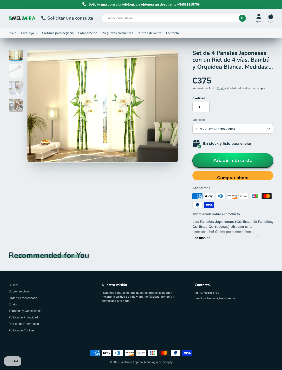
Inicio (12, 33)
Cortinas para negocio (58, 33)
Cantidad (198, 98)
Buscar (13, 285)
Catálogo (27, 33)
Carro (270, 18)
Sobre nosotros (19, 291)
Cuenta (258, 18)
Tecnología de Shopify (158, 362)
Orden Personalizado (23, 298)
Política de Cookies (22, 330)
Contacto (172, 33)
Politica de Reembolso (24, 323)
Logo (22, 18)
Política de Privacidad (23, 317)
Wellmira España (132, 362)
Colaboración (87, 33)
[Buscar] (242, 18)
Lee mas (199, 238)
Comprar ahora (233, 177)
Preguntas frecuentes (117, 33)
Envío (220, 88)
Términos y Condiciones (25, 310)
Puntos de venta (149, 33)
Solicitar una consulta (70, 18)
